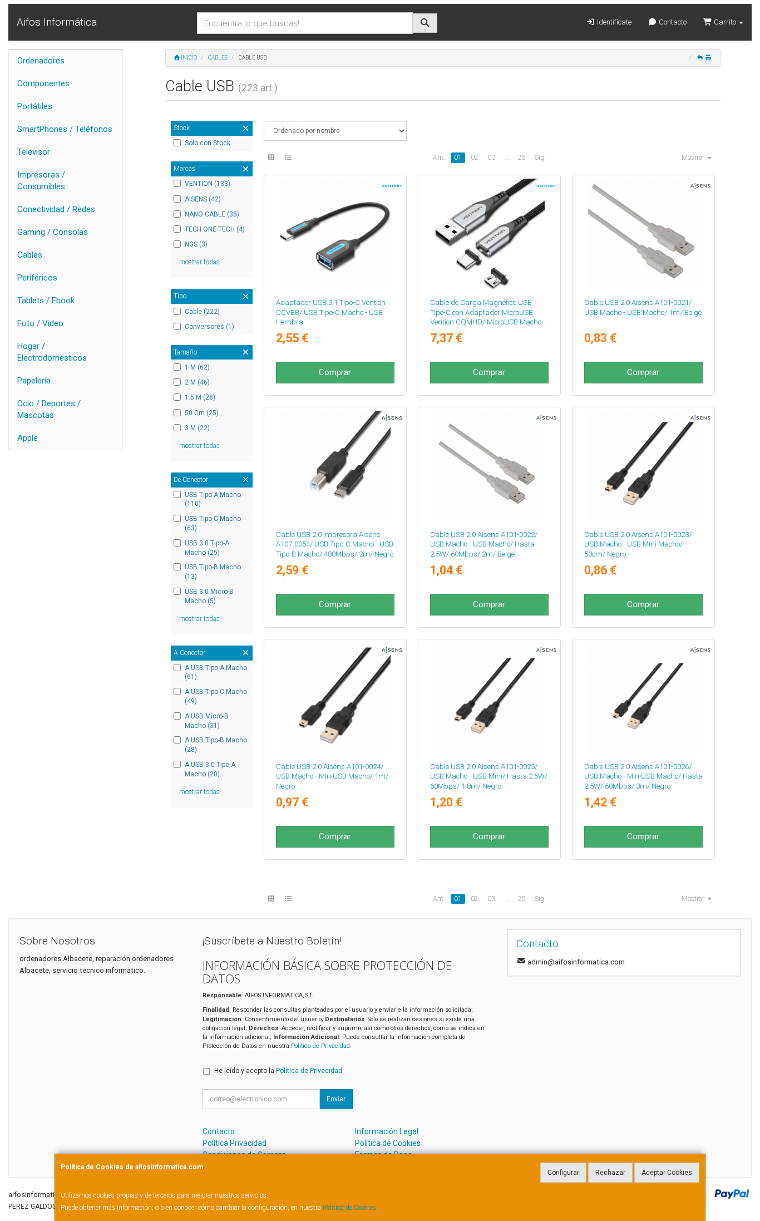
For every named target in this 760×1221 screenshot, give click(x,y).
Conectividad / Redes (56, 209)
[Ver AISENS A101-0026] (643, 698)
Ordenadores (41, 61)
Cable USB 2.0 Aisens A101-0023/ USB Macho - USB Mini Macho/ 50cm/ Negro (638, 544)
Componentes (43, 83)
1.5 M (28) (200, 397)
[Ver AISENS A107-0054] (335, 466)
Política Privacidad (235, 1143)
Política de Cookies (349, 1208)
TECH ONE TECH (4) (215, 229)
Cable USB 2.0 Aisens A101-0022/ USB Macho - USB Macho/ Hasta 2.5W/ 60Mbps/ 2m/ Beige (483, 544)
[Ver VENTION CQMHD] (489, 234)
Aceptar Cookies (666, 1172)
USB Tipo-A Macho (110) (213, 499)
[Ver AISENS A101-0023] (643, 466)
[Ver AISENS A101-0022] (489, 466)
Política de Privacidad (320, 1046)
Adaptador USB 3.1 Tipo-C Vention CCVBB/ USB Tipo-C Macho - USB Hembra (331, 312)
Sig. (540, 157)
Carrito (725, 22)
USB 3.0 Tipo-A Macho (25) (207, 548)
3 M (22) (197, 428)
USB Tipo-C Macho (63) (213, 523)
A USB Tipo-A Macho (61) (216, 672)
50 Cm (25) (202, 413)
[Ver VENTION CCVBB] (335, 234)
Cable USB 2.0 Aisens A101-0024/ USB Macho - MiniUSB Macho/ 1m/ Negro (332, 776)
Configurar (563, 1172)
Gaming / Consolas (52, 232)
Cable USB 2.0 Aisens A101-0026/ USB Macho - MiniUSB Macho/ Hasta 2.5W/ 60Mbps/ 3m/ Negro (643, 776)
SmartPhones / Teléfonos (64, 129)
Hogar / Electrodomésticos (52, 352)
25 (522, 157)
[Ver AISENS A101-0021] (643, 234)
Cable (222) (202, 312)
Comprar (335, 372)
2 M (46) (197, 382)
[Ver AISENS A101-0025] (489, 698)
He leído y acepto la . (279, 1071)
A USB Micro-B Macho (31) (207, 721)
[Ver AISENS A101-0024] (335, 698)
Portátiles (34, 106)
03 (491, 157)
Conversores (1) (209, 327)
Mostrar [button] (694, 157)
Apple (27, 438)
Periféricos (37, 278)
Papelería (34, 381)
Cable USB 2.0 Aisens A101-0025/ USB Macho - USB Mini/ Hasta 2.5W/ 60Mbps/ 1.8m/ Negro (488, 776)
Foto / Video (40, 323)
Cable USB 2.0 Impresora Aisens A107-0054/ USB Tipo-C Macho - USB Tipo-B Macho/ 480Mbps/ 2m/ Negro (334, 544)
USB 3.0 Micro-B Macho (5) (209, 596)
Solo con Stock (207, 143)
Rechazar (610, 1172)
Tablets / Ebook (46, 301)
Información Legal (386, 1131)
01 (458, 157)
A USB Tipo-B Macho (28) (216, 745)
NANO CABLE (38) (212, 214)
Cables (29, 255)
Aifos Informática (57, 22)
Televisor (33, 152)
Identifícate (613, 22)
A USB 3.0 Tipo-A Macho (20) (210, 769)
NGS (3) (196, 244)
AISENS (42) (203, 199)
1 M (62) (197, 367)
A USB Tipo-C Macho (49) (216, 696)
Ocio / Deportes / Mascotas (49, 409)
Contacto (672, 22)
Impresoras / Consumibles (41, 180)
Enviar (336, 1099)
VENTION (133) (207, 184)
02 (474, 157)
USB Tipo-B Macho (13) (213, 571)
